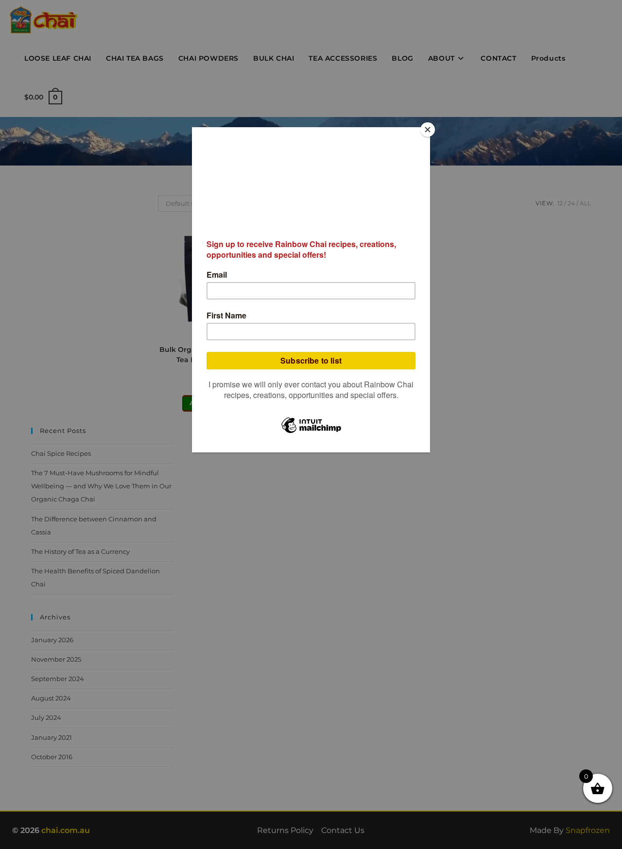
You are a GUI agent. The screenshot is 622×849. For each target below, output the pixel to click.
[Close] (427, 129)
